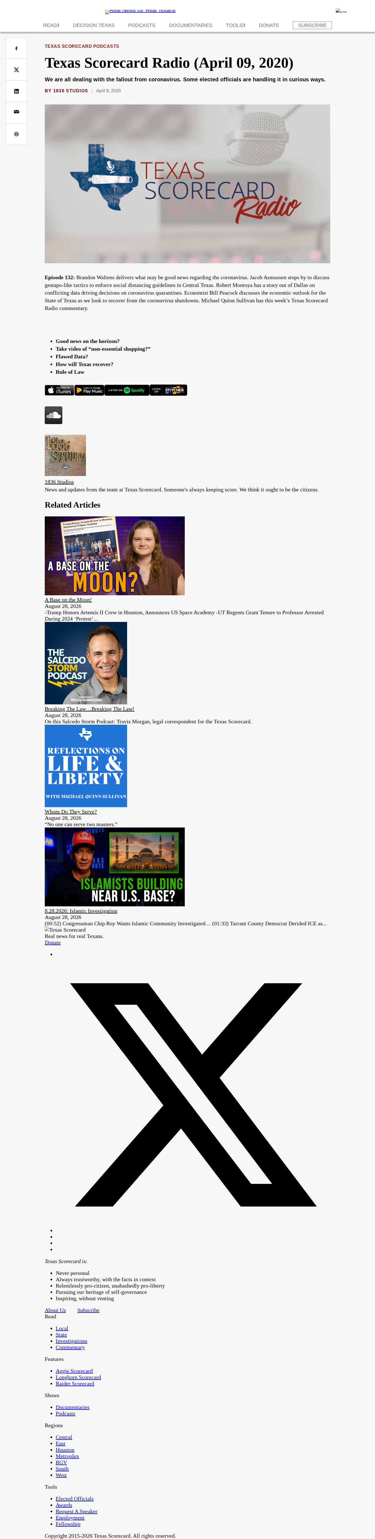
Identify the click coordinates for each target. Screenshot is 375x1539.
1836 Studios (70, 90)
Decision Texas (93, 25)
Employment (70, 1518)
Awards (64, 1505)
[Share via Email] (16, 112)
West (61, 1475)
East (60, 1443)
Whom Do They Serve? (71, 812)
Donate (269, 25)
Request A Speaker (76, 1511)
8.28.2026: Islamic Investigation (81, 911)
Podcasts (141, 25)
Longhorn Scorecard (78, 1377)
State (61, 1335)
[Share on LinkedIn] (16, 91)
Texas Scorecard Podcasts (82, 46)
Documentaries (190, 25)
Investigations (71, 1341)
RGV (61, 1462)
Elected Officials (75, 1499)
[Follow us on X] (193, 1230)
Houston (65, 1450)
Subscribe (312, 25)
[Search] (341, 10)
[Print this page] (16, 134)
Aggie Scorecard (74, 1371)
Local (62, 1328)
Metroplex (67, 1456)
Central (64, 1437)
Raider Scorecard (75, 1383)
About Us (55, 1310)
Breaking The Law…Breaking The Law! (90, 709)
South (62, 1469)
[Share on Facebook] (16, 48)
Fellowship (68, 1524)
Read (50, 25)
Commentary (70, 1347)
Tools (234, 25)
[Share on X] (16, 69)
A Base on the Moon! (68, 600)
